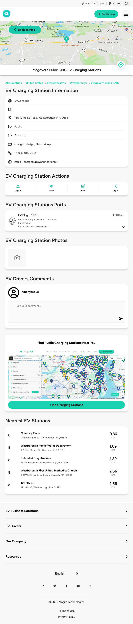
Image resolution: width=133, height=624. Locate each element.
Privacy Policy (66, 616)
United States (34, 83)
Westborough (78, 83)
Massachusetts (56, 83)
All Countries (13, 83)
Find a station (94, 3)
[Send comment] (121, 318)
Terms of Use (67, 610)
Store (117, 3)
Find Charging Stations (66, 405)
